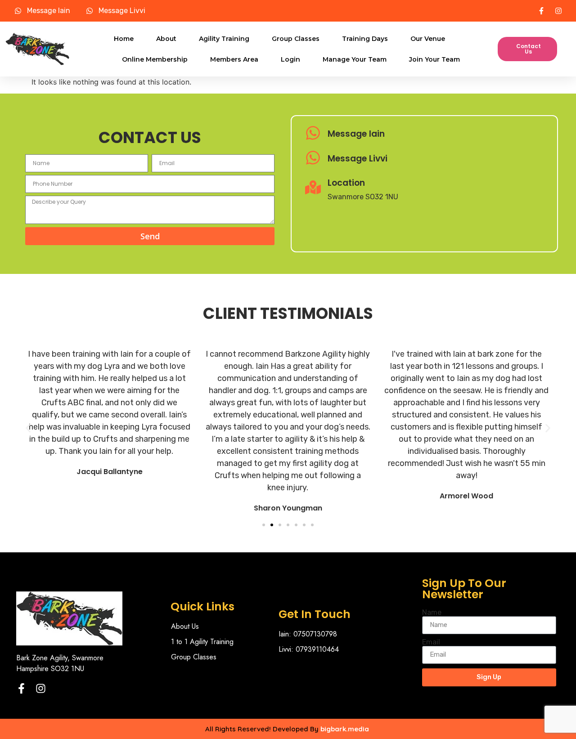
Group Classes (296, 39)
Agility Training (224, 39)
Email (431, 642)
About (166, 39)
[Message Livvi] (313, 159)
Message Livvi (357, 158)
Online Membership (155, 59)
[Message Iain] (313, 134)
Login (290, 59)
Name (431, 612)
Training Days (365, 39)
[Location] (313, 188)
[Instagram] (41, 688)
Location (346, 183)
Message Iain (356, 134)
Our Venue (427, 39)
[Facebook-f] (21, 688)
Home (124, 39)
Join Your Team (434, 59)
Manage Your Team (355, 59)
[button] (28, 428)
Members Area (234, 59)
